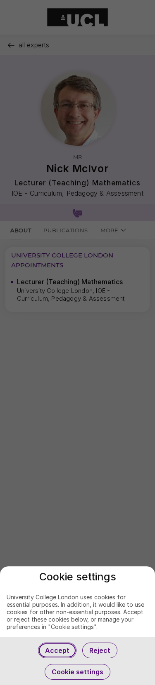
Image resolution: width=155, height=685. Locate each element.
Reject (99, 650)
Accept (57, 650)
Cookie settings (77, 672)
